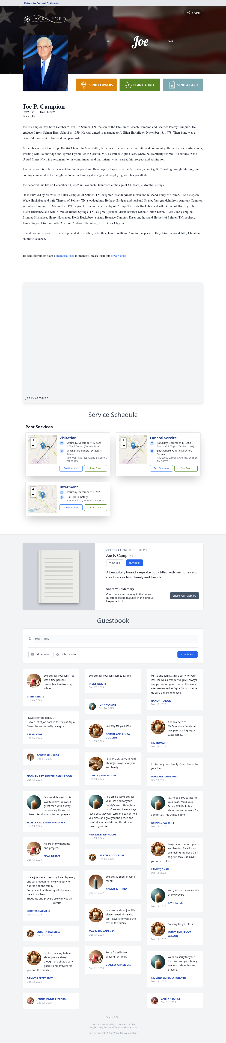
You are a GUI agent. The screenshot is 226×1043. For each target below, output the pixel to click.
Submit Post (187, 654)
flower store (118, 255)
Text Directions (71, 468)
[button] (42, 446)
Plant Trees (95, 468)
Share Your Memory (184, 595)
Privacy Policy (103, 1027)
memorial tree (65, 255)
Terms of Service (122, 1027)
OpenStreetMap (117, 1033)
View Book (115, 562)
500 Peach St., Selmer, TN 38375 (85, 500)
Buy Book (134, 562)
